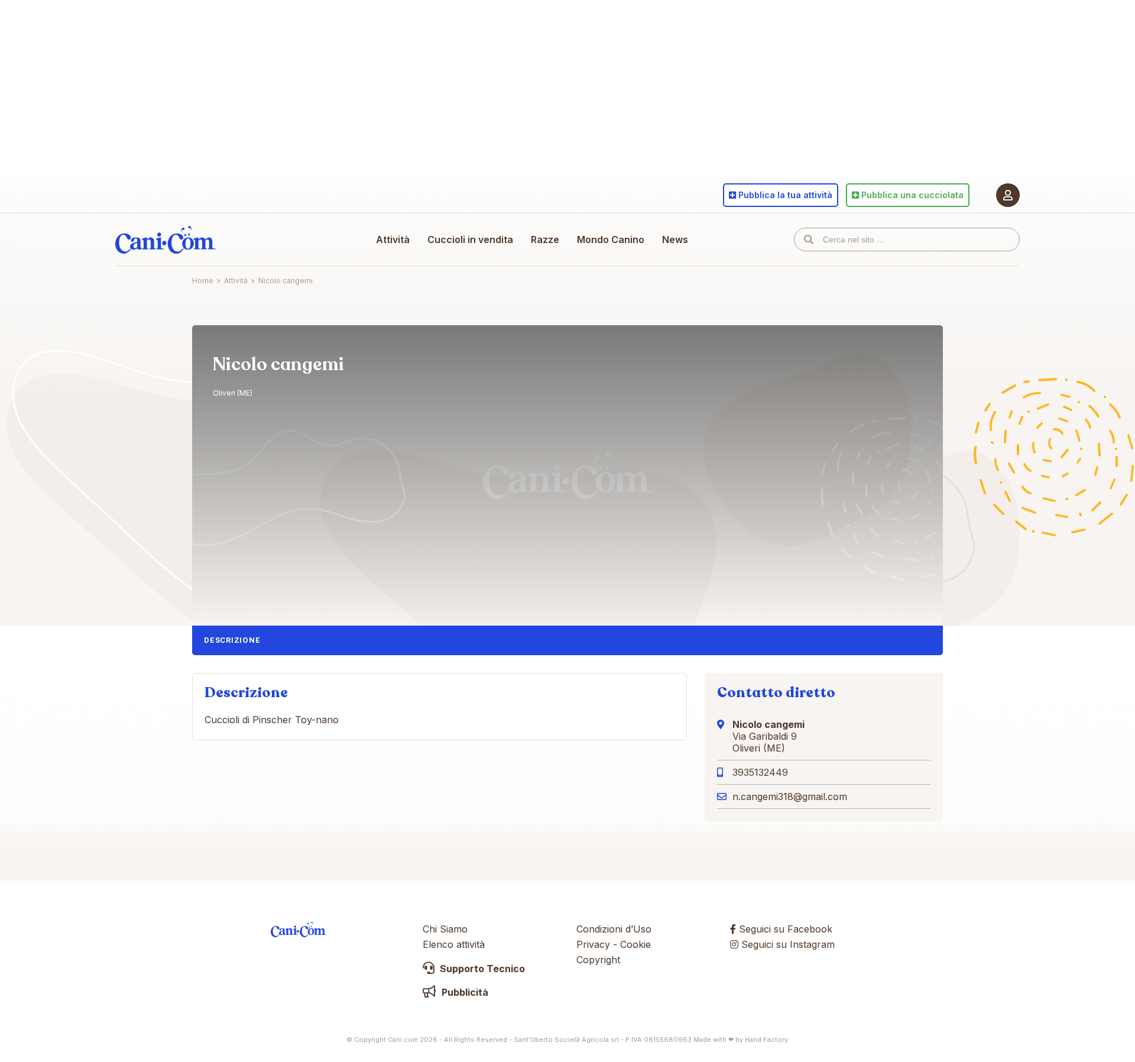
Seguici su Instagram (786, 944)
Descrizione (232, 640)
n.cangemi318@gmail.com (789, 796)
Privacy (593, 944)
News (675, 239)
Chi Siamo (445, 929)
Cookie (635, 944)
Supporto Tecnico (481, 968)
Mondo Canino (610, 239)
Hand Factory (766, 1039)
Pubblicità (463, 992)
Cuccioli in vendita (470, 239)
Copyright (598, 960)
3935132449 (760, 772)
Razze (545, 239)
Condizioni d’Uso (613, 929)
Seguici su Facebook (784, 929)
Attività (393, 239)
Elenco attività (454, 944)
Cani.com (165, 239)
